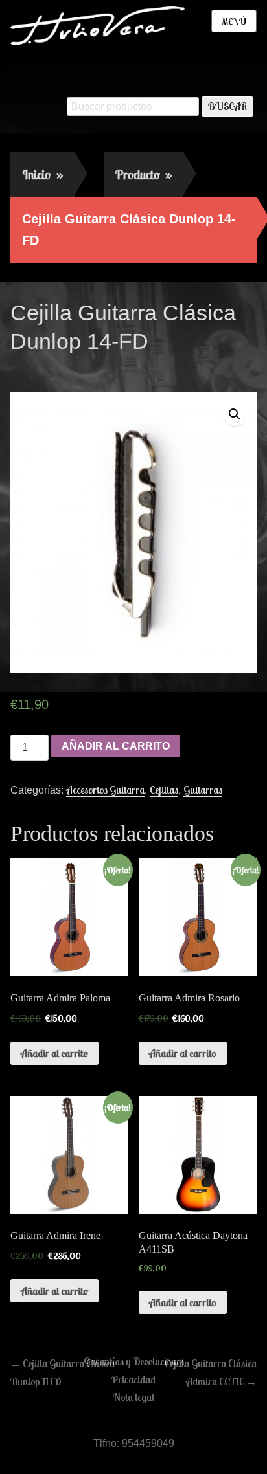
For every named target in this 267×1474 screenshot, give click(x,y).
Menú (234, 21)
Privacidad (133, 1379)
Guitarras (202, 789)
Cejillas (164, 789)
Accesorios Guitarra (105, 789)
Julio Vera (106, 369)
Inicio (42, 174)
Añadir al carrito (116, 746)
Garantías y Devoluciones (134, 1361)
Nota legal (133, 1396)
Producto (143, 174)
